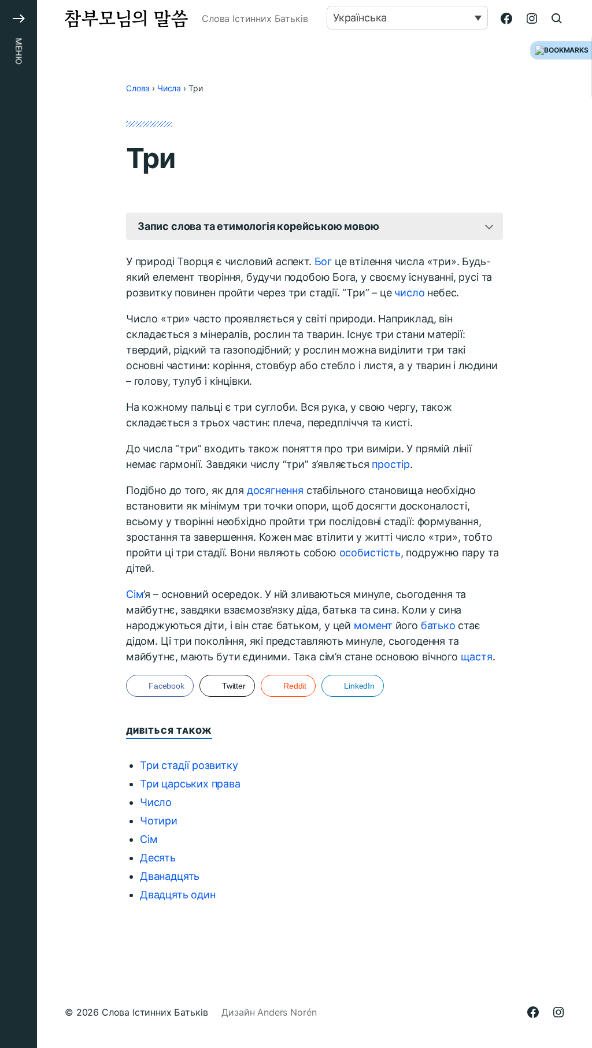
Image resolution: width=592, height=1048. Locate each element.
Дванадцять (169, 876)
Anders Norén (286, 1012)
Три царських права (190, 784)
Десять (158, 858)
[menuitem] (407, 17)
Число (156, 802)
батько (438, 625)
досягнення (275, 490)
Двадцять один (178, 895)
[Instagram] (532, 18)
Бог (323, 261)
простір (391, 464)
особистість (370, 553)
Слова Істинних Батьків (155, 1012)
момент (373, 625)
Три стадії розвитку (189, 765)
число (409, 293)
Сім (134, 594)
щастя (477, 657)
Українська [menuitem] (360, 18)
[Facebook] (506, 18)
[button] (18, 524)
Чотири (158, 821)
